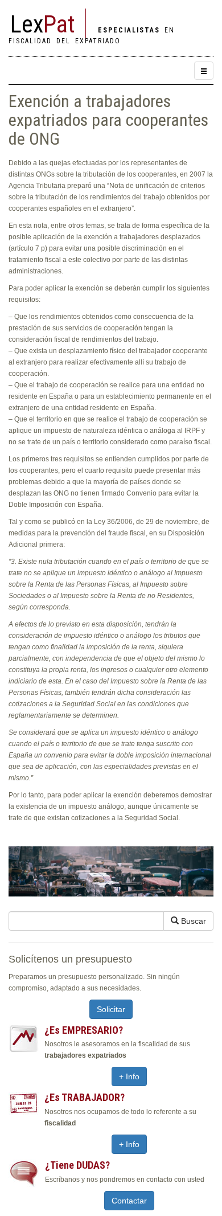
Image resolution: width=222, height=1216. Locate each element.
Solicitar (111, 1009)
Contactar (129, 1200)
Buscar (192, 921)
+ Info (129, 1076)
